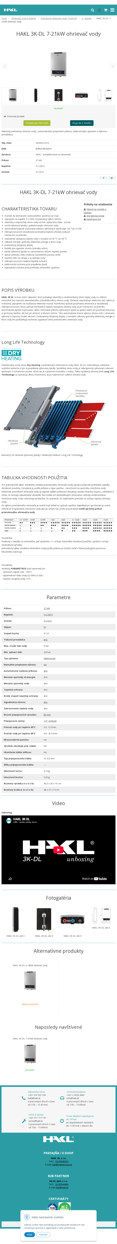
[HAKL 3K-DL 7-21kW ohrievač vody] (58, 65)
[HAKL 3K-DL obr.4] (44, 919)
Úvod (4, 18)
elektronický (49, 658)
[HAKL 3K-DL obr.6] (101, 915)
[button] (92, 10)
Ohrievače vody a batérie (23, 18)
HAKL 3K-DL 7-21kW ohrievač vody (30, 1038)
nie (45, 664)
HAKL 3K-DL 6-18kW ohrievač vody (30, 965)
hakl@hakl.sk (62, 1187)
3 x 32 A (48, 620)
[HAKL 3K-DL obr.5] (72, 919)
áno (46, 639)
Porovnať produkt (16, 116)
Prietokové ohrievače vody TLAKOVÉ (59, 18)
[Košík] (106, 10)
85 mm (47, 714)
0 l (45, 627)
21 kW (47, 608)
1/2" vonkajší (50, 720)
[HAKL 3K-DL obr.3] (15, 919)
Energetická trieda (95, 215)
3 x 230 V (48, 614)
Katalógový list (94, 219)
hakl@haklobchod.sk (62, 1164)
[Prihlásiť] (99, 10)
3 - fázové (87, 18)
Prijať (29, 1234)
